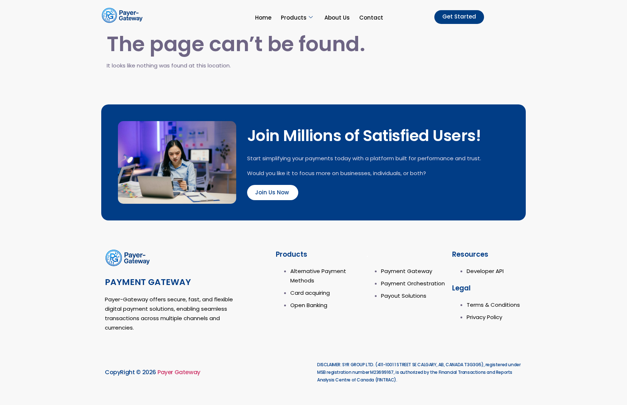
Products (294, 17)
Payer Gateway (178, 372)
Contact (371, 17)
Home (263, 17)
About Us (337, 17)
